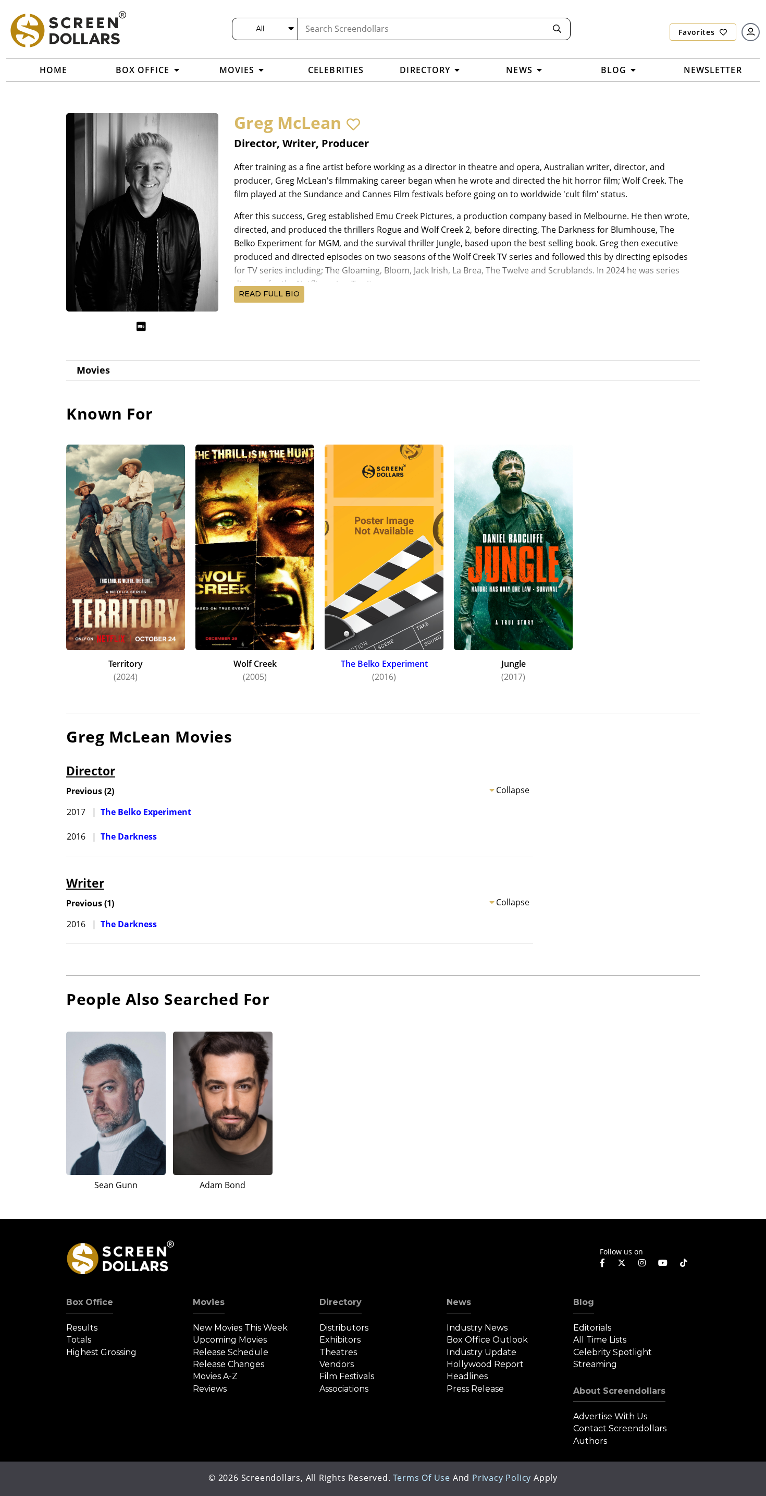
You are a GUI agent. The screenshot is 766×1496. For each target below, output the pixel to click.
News (459, 1302)
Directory (340, 1302)
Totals (78, 1340)
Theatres (338, 1352)
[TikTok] (683, 1262)
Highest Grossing (101, 1352)
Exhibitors (340, 1340)
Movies (93, 370)
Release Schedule (230, 1352)
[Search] (557, 29)
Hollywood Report (485, 1364)
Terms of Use (421, 1477)
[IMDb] (141, 326)
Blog (583, 1302)
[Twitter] (621, 1262)
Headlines (467, 1376)
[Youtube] (663, 1262)
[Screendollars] (68, 28)
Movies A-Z (215, 1376)
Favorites (697, 32)
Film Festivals (346, 1376)
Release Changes (228, 1364)
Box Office (89, 1302)
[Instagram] (642, 1262)
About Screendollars (619, 1391)
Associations (343, 1389)
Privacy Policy (501, 1477)
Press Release (475, 1389)
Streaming (595, 1364)
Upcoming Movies (230, 1340)
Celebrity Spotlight (612, 1352)
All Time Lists (599, 1340)
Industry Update (481, 1352)
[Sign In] (751, 32)
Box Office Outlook (487, 1340)
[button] (353, 124)
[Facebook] (602, 1262)
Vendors (336, 1364)
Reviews (210, 1389)
